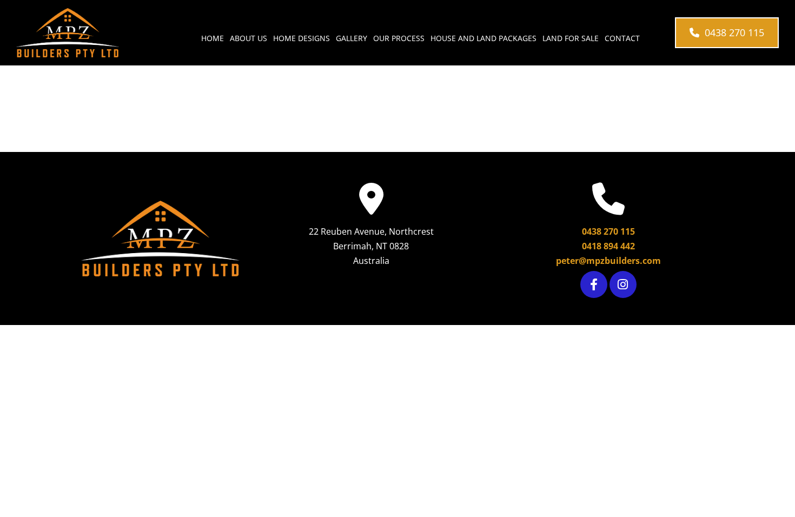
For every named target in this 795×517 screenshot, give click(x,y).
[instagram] (623, 284)
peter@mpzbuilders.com (608, 261)
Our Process (399, 38)
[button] (727, 32)
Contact (622, 38)
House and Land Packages (483, 38)
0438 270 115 (608, 231)
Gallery (351, 38)
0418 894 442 (608, 246)
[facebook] (593, 284)
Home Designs (301, 38)
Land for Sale (570, 38)
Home (212, 38)
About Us (248, 38)
